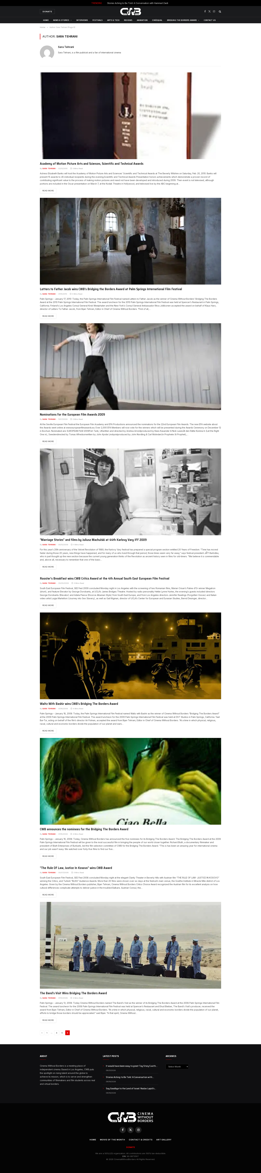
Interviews (82, 20)
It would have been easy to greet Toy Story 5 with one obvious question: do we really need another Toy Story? (132, 1066)
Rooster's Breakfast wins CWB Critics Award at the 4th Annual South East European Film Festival (104, 578)
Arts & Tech (113, 20)
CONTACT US (210, 20)
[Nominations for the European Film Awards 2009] (130, 366)
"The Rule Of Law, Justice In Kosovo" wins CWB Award (76, 868)
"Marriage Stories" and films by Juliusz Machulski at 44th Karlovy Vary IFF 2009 (93, 540)
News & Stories (61, 20)
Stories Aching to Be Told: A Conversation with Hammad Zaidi (137, 3)
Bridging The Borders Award (182, 20)
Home (46, 20)
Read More (48, 191)
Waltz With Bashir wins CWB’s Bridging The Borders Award (79, 704)
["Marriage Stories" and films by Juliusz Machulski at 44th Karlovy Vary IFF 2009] (130, 492)
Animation (142, 20)
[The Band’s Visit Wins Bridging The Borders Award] (130, 945)
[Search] (219, 11)
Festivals (97, 20)
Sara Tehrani (66, 47)
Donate (47, 11)
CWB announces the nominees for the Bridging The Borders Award (84, 829)
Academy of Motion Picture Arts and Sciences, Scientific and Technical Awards (91, 164)
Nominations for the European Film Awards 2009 (72, 414)
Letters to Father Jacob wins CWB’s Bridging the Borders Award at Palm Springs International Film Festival (111, 289)
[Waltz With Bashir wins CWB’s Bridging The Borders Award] (130, 655)
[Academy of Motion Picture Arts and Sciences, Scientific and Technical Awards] (130, 115)
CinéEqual (157, 20)
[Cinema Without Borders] (130, 11)
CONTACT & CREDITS (140, 1139)
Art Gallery (163, 1139)
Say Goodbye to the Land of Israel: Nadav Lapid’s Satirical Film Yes (130, 1088)
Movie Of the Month (112, 1139)
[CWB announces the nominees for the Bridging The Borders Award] (130, 781)
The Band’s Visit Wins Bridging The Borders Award (73, 993)
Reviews (128, 20)
